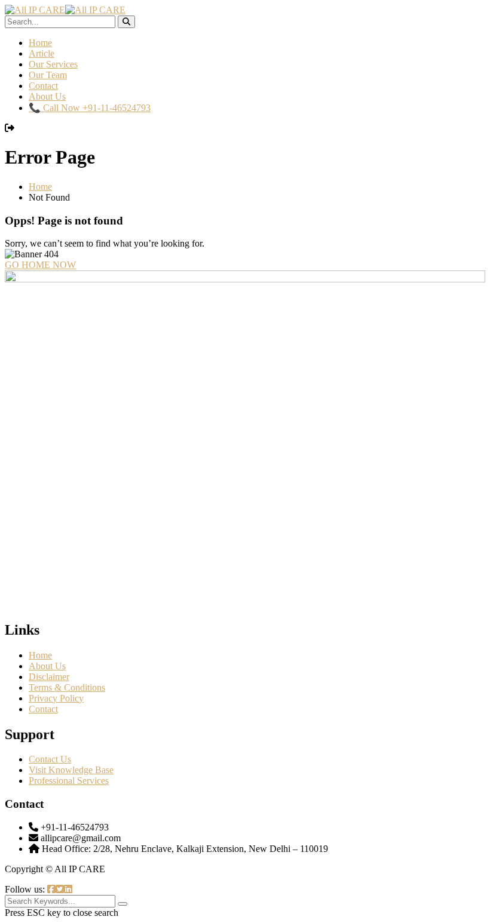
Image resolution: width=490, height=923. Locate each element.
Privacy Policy (56, 698)
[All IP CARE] (35, 10)
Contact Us (50, 759)
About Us (47, 96)
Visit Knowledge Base (71, 770)
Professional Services (69, 781)
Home (40, 43)
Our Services (53, 64)
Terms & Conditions (67, 687)
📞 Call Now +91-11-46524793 (90, 108)
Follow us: (26, 889)
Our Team (48, 75)
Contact (43, 86)
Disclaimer (49, 677)
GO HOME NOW (40, 265)
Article (41, 53)
